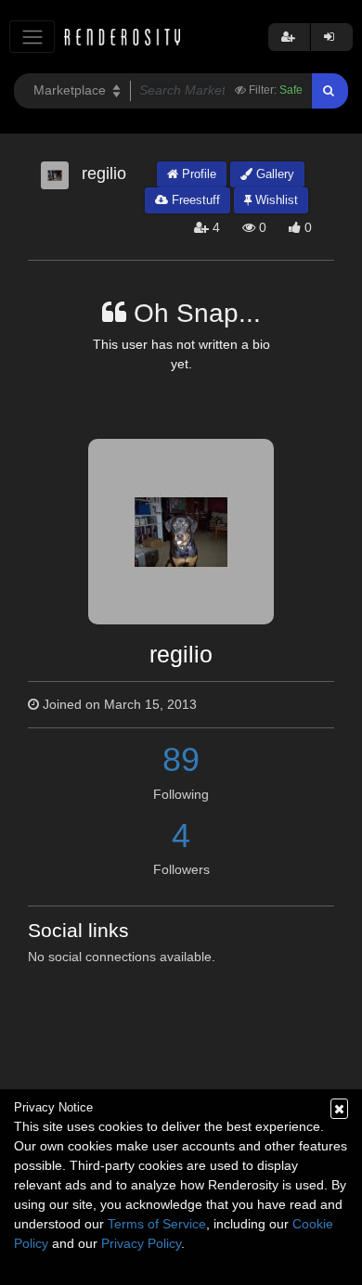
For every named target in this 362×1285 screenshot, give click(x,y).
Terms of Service (157, 1223)
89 (181, 759)
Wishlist (275, 200)
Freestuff (194, 200)
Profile (197, 174)
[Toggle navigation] (32, 36)
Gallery (273, 174)
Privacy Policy (141, 1243)
